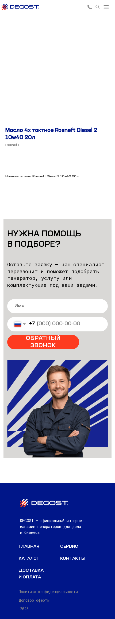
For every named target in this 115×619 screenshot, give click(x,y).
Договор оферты (34, 600)
